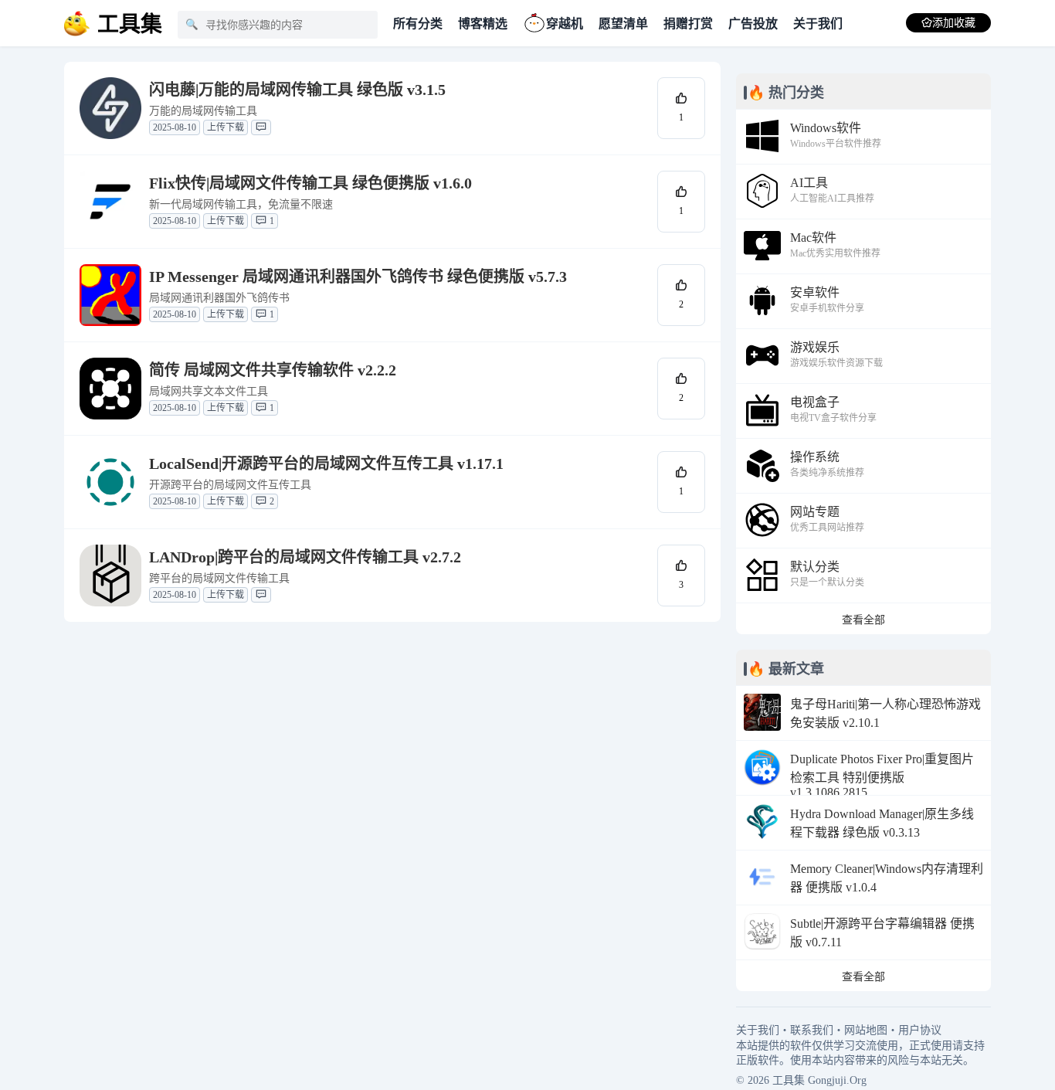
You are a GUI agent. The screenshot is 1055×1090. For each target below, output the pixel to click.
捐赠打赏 (688, 23)
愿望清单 (623, 23)
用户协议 (919, 1030)
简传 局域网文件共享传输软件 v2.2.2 (272, 370)
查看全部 (863, 620)
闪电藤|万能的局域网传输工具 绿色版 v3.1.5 (297, 89)
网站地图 (865, 1030)
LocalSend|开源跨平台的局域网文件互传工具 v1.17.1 (326, 463)
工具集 (788, 1080)
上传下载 (225, 127)
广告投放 (753, 23)
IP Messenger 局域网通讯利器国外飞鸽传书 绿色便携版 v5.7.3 (358, 276)
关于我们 (818, 23)
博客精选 (482, 23)
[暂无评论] (261, 127)
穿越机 (564, 23)
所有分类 (418, 23)
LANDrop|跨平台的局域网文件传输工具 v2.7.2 (305, 556)
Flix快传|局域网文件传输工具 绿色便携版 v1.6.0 (310, 183)
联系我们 (811, 1030)
